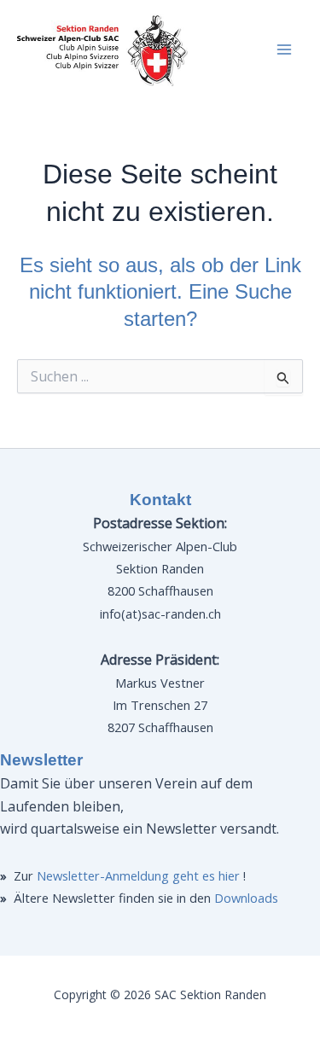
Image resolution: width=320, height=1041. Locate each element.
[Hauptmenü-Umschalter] (284, 49)
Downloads (246, 897)
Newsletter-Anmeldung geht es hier (138, 875)
